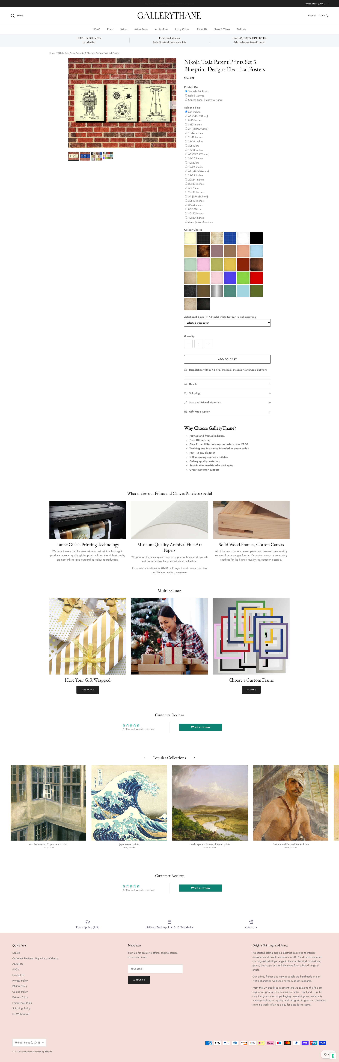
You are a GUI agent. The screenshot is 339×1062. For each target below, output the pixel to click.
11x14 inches (195, 133)
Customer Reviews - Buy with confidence (35, 958)
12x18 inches (195, 150)
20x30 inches (196, 184)
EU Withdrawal (20, 1014)
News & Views (222, 29)
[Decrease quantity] (188, 344)
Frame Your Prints (22, 1003)
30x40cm (193, 146)
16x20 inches (195, 158)
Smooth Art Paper (198, 91)
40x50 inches (196, 213)
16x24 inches (195, 167)
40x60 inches (196, 218)
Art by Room (141, 29)
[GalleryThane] (169, 15)
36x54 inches (195, 205)
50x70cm (193, 188)
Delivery (241, 29)
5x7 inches (194, 112)
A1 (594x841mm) (198, 196)
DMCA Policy (19, 986)
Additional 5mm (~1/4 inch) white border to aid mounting (220, 317)
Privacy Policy (20, 981)
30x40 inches (196, 201)
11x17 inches (195, 137)
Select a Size (192, 108)
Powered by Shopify (42, 1051)
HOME (96, 29)
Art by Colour (182, 29)
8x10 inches (195, 120)
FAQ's (15, 969)
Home (52, 53)
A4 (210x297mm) (198, 129)
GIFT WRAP (87, 689)
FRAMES (251, 689)
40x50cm (193, 163)
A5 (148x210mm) (198, 116)
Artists (123, 29)
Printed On (191, 87)
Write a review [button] (200, 727)
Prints (110, 29)
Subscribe (139, 979)
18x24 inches (195, 175)
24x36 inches (196, 192)
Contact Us (18, 975)
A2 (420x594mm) (198, 171)
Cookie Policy (20, 992)
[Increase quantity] (209, 344)
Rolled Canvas (196, 96)
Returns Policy (20, 997)
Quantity (189, 336)
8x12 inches (195, 125)
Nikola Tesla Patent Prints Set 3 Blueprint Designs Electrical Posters (88, 53)
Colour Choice (193, 230)
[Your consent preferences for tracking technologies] (332, 1055)
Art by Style (161, 29)
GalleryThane (26, 1051)
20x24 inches (196, 180)
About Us (202, 29)
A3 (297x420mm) (198, 154)
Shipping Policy (21, 1008)
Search (16, 953)
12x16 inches (195, 141)
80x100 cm (194, 209)
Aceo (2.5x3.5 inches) (200, 222)
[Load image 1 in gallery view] (122, 103)
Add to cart (227, 359)
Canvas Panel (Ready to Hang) (205, 100)
